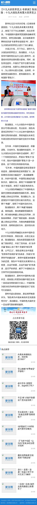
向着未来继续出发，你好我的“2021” (25, 357)
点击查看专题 (18, 317)
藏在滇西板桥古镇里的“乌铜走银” (26, 456)
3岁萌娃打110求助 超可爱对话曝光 (26, 427)
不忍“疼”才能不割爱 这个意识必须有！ (26, 398)
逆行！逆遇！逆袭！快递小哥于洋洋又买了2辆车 (26, 472)
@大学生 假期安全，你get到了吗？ (26, 384)
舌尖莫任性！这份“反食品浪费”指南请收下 (26, 414)
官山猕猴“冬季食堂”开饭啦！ (26, 370)
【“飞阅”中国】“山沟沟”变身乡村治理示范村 (26, 443)
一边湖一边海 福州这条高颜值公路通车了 (26, 486)
